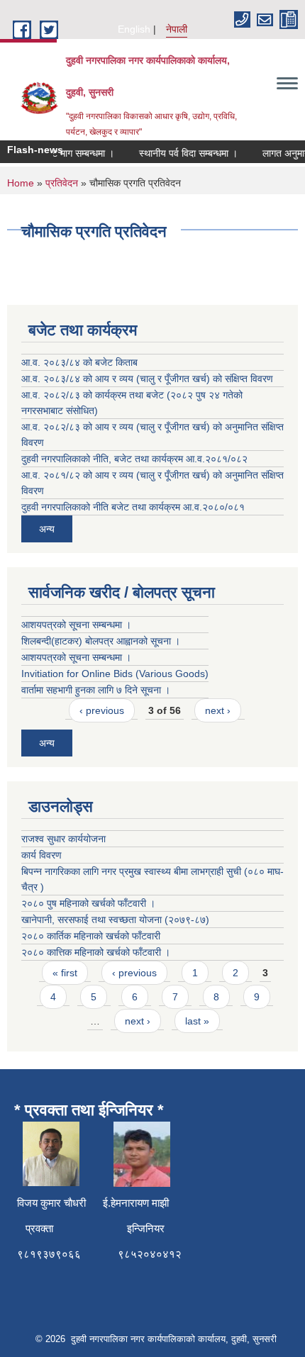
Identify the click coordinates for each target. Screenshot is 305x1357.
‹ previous (101, 710)
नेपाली (176, 29)
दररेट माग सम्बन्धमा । (71, 153)
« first (64, 972)
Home (20, 183)
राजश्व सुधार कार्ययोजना (63, 838)
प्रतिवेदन (61, 183)
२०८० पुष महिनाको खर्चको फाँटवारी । (88, 903)
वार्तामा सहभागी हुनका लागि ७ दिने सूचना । (95, 690)
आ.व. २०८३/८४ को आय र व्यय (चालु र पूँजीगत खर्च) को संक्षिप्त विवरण (147, 378)
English (134, 29)
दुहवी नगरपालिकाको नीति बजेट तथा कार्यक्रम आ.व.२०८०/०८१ (133, 507)
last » (197, 1021)
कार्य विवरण (41, 855)
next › (218, 710)
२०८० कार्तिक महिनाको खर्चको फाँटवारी (90, 936)
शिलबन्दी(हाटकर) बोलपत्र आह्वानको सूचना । (100, 641)
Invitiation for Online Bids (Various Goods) (115, 673)
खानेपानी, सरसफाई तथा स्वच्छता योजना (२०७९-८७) (115, 919)
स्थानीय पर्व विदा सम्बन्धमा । (183, 153)
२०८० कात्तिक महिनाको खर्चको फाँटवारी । (95, 952)
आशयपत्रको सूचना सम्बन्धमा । (76, 624)
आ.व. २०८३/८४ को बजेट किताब (79, 362)
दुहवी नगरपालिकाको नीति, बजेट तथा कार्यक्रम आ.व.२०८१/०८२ (134, 458)
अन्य (47, 529)
